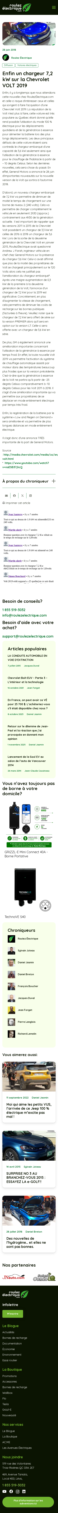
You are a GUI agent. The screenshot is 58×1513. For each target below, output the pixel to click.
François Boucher (28, 986)
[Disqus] (29, 546)
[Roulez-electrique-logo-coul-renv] (16, 7)
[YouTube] (4, 1491)
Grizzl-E (6, 1409)
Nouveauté (9, 1415)
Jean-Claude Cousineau (37, 771)
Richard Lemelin (27, 1033)
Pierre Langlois (26, 1021)
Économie (8, 1349)
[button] (54, 7)
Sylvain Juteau (26, 950)
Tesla (5, 1404)
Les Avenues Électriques (17, 1448)
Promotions (9, 1376)
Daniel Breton (26, 974)
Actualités (8, 1332)
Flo (4, 1398)
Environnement (11, 1355)
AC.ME (6, 1442)
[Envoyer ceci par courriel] (6, 495)
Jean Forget (33, 688)
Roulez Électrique (21, 57)
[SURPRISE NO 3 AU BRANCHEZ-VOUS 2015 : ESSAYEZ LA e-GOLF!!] (29, 1159)
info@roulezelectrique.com (24, 615)
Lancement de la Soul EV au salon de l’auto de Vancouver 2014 (27, 761)
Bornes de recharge (14, 1338)
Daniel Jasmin (34, 714)
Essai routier (9, 1360)
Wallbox (7, 1393)
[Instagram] (17, 1492)
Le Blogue (8, 1431)
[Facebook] (11, 1491)
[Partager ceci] (14, 495)
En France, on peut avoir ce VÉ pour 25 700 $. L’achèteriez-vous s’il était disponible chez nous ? (29, 704)
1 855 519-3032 (13, 610)
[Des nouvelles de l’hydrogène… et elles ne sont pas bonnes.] (29, 1224)
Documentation (12, 1343)
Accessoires (9, 1381)
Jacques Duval (31, 665)
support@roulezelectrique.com (27, 636)
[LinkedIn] (23, 1491)
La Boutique (9, 1436)
